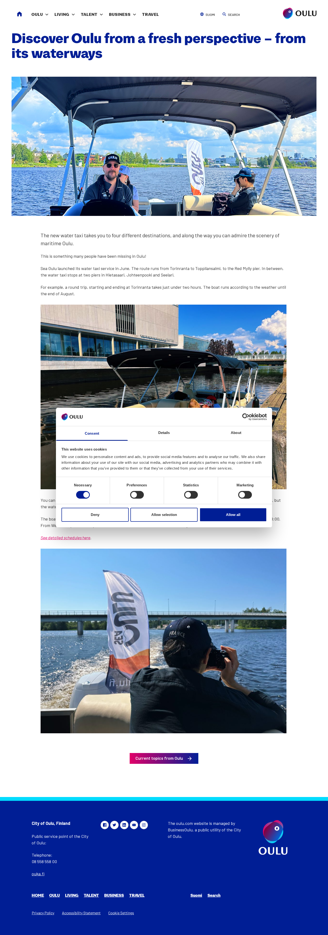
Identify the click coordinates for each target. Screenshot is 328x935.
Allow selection (164, 515)
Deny (95, 515)
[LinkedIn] (124, 825)
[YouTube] (134, 825)
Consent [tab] (92, 433)
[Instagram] (144, 825)
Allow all (233, 515)
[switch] (137, 495)
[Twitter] (114, 825)
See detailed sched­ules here (65, 537)
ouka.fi (38, 873)
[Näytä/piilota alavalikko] (47, 12)
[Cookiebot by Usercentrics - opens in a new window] (246, 416)
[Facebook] (105, 825)
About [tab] (236, 433)
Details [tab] (164, 433)
